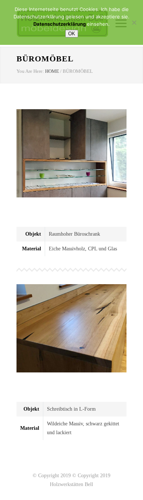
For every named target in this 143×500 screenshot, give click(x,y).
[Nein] (134, 22)
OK (71, 33)
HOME (52, 71)
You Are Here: (30, 71)
